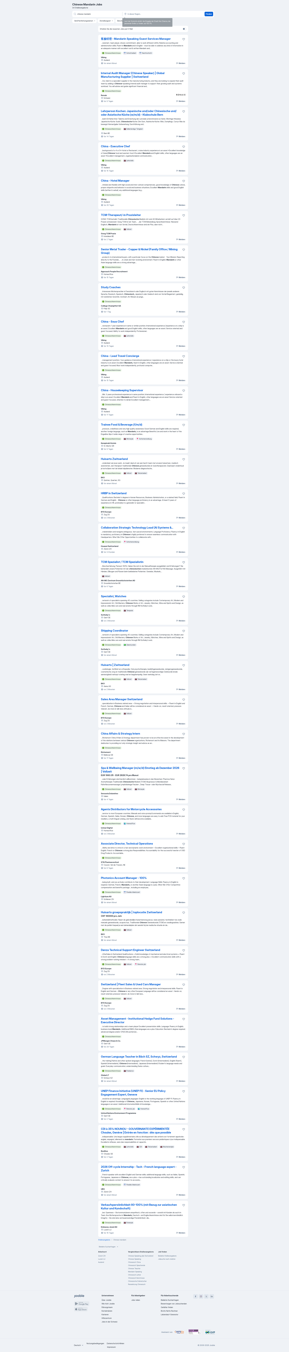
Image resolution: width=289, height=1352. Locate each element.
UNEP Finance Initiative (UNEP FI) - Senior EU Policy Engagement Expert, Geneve (133, 1092)
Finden (209, 14)
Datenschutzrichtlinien (115, 1343)
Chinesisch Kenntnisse (136, 1278)
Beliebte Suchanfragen (107, 1247)
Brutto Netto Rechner (169, 1311)
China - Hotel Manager (115, 180)
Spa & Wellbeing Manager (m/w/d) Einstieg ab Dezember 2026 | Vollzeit (140, 769)
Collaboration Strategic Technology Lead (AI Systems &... (137, 527)
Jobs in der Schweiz (109, 1322)
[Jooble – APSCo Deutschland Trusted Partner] (179, 1332)
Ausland (101, 1262)
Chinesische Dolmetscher (137, 1281)
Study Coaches (111, 287)
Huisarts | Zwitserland (115, 665)
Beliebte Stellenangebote (167, 1256)
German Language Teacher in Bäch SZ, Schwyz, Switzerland (139, 1056)
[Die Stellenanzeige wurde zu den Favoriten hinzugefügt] (183, 39)
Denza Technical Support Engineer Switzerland (130, 950)
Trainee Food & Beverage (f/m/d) (121, 424)
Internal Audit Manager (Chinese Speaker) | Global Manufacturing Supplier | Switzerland (132, 74)
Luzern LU (101, 1259)
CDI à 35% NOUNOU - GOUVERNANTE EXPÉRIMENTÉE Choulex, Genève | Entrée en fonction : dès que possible (136, 1130)
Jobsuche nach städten (166, 1259)
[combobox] (79, 1345)
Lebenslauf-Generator (169, 1314)
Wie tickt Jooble (108, 1304)
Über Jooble (106, 1300)
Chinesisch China (134, 1262)
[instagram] (201, 1296)
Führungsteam (107, 1307)
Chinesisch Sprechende (136, 1265)
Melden (182, 63)
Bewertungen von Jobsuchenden (174, 1304)
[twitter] (206, 1296)
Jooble (212, 1345)
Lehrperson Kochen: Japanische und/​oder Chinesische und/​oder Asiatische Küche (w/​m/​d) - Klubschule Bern (139, 112)
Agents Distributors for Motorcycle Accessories (131, 809)
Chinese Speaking (134, 1259)
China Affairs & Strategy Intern (120, 733)
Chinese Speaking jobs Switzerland (140, 1256)
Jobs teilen (135, 1300)
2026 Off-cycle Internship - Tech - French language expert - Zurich (138, 1168)
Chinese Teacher (134, 1268)
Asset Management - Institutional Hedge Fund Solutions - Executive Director (137, 1020)
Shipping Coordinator (114, 630)
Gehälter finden (167, 1307)
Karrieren (105, 1314)
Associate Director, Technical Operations (127, 843)
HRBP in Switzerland (114, 493)
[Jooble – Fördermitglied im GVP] (210, 1332)
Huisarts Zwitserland (114, 459)
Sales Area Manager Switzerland (121, 699)
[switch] (184, 29)
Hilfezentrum (107, 1318)
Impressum (111, 1347)
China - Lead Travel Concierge (120, 356)
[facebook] (195, 1296)
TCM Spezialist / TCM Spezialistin (122, 562)
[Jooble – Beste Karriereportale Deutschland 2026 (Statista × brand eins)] (195, 1332)
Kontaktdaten (107, 1311)
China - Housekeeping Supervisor (122, 390)
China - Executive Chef (115, 146)
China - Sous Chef (112, 321)
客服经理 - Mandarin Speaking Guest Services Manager (136, 38)
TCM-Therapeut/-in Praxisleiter (121, 215)
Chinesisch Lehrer (134, 1275)
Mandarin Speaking (135, 1272)
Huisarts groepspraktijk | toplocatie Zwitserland (131, 912)
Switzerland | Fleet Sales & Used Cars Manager (131, 984)
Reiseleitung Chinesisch (136, 1284)
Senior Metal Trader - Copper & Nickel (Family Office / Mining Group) (139, 251)
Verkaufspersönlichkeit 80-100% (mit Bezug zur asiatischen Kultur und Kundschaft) (139, 1206)
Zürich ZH (102, 1256)
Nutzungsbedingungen (95, 1343)
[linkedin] (212, 1296)
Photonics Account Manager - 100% (124, 878)
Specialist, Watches (113, 596)
